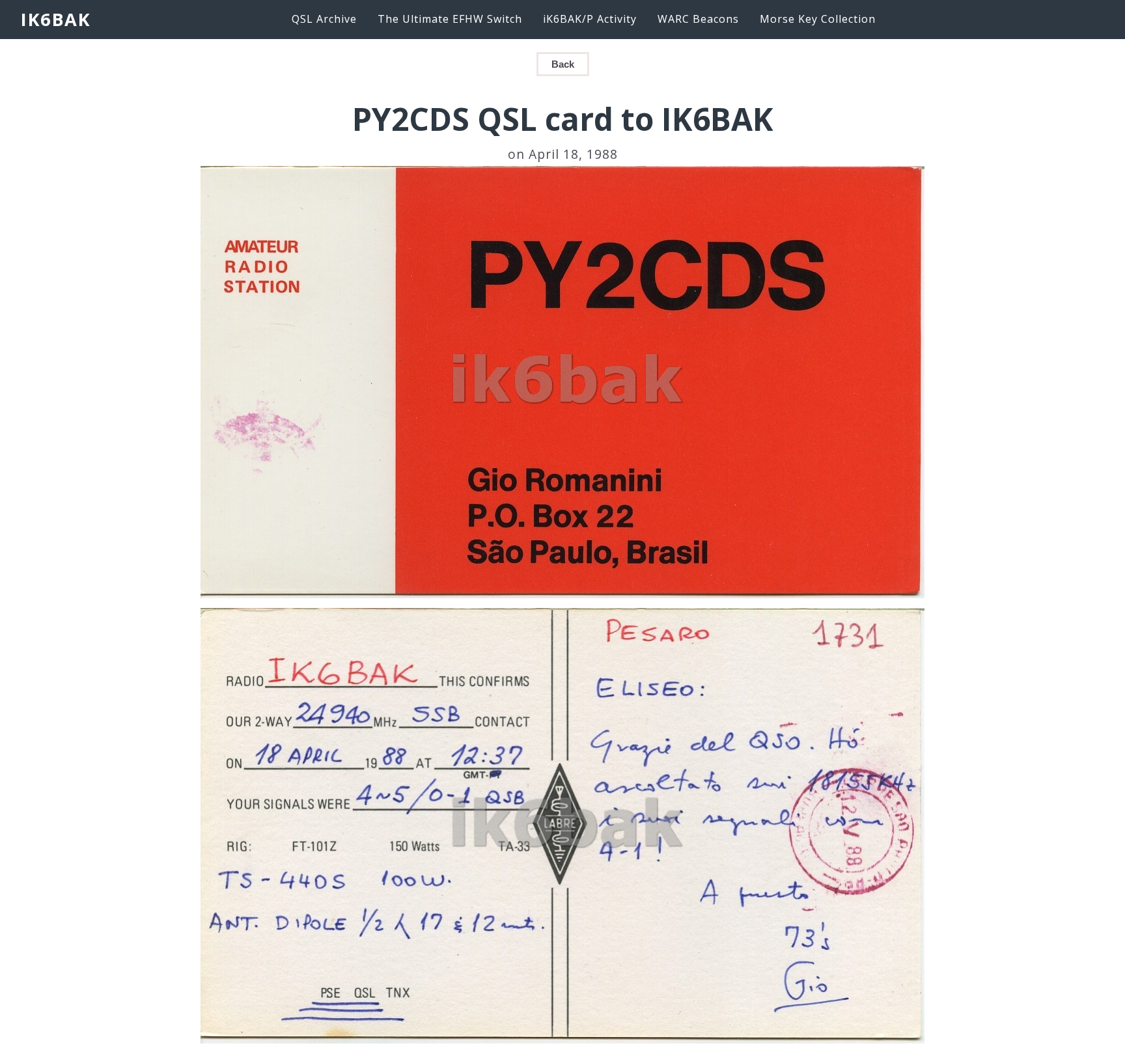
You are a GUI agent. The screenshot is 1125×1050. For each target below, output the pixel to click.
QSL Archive (324, 19)
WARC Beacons (698, 19)
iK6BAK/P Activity (590, 19)
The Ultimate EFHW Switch (450, 19)
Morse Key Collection (818, 19)
